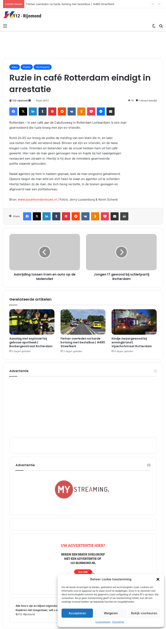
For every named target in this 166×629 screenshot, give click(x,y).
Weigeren (111, 613)
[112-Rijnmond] (22, 15)
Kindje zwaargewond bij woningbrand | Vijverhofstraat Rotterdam (132, 342)
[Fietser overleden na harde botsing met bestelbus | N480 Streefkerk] (83, 322)
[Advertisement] (83, 44)
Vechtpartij (42, 67)
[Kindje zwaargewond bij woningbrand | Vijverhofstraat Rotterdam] (134, 322)
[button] (158, 579)
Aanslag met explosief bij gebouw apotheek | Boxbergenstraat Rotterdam (30, 342)
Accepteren (77, 613)
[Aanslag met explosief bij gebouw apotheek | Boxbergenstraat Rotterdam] (31, 321)
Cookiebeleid (102, 621)
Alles (15, 67)
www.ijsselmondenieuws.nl (37, 199)
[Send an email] (29, 100)
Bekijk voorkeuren (144, 613)
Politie (27, 67)
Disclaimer (118, 621)
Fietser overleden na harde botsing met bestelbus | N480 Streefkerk (70, 4)
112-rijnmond (20, 100)
